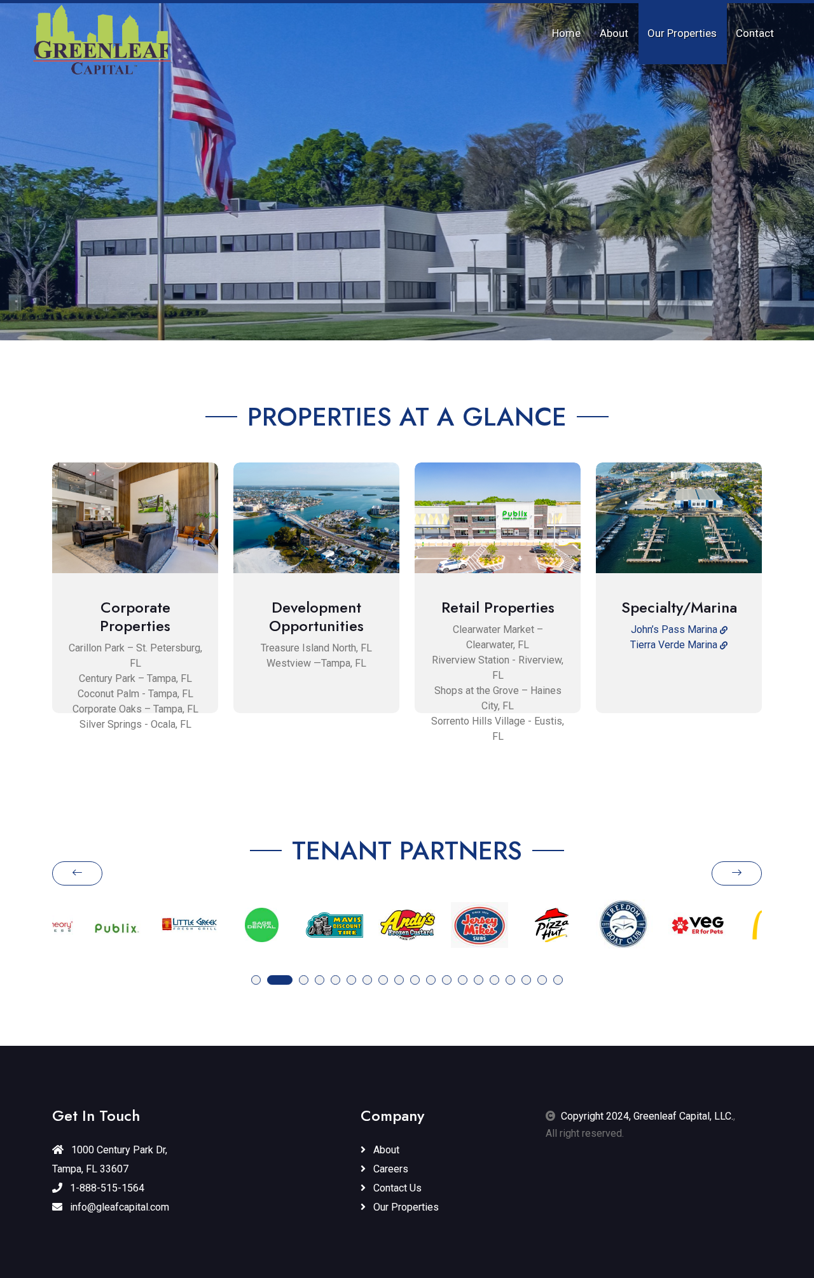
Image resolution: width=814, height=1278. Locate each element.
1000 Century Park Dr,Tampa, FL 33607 (109, 1159)
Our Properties (682, 33)
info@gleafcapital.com (118, 1207)
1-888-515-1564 (105, 1188)
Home (566, 33)
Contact (755, 33)
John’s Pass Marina (675, 629)
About (614, 33)
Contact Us (396, 1188)
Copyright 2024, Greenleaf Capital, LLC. (647, 1116)
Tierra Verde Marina (675, 645)
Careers (389, 1169)
